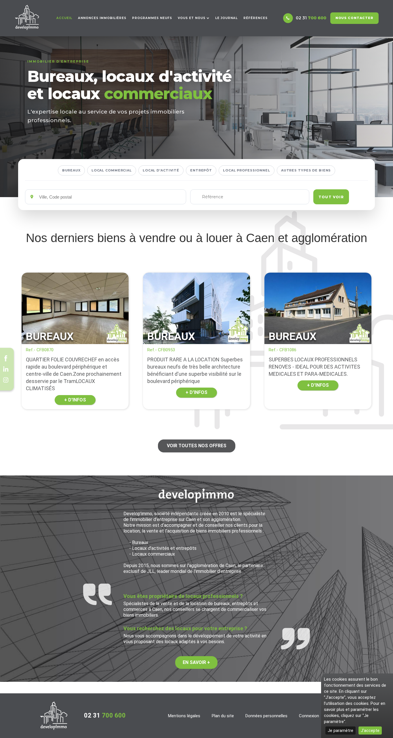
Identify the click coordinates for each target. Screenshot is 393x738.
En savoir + (196, 662)
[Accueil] (27, 17)
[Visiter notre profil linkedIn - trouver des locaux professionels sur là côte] (5, 369)
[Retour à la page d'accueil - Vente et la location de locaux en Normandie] (53, 716)
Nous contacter (354, 18)
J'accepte (370, 730)
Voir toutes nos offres (196, 445)
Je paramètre (340, 730)
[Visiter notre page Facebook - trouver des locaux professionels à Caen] (5, 358)
